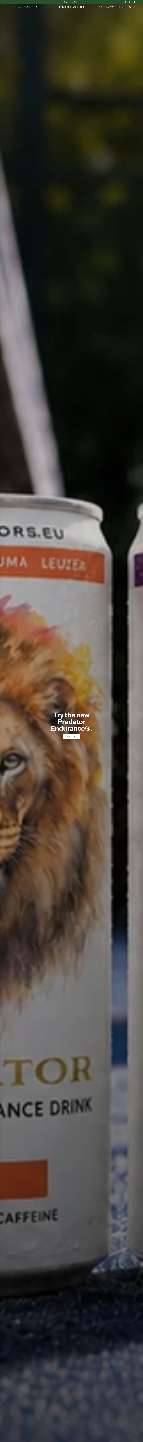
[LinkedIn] (135, 2)
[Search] (130, 7)
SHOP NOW (71, 736)
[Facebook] (125, 2)
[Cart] (135, 7)
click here (77, 2)
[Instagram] (130, 2)
